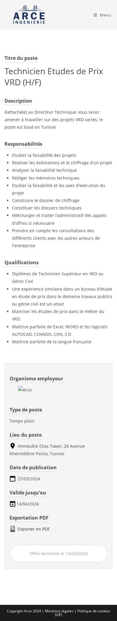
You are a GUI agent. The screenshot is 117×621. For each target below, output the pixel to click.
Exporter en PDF (33, 529)
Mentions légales (59, 611)
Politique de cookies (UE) (82, 612)
